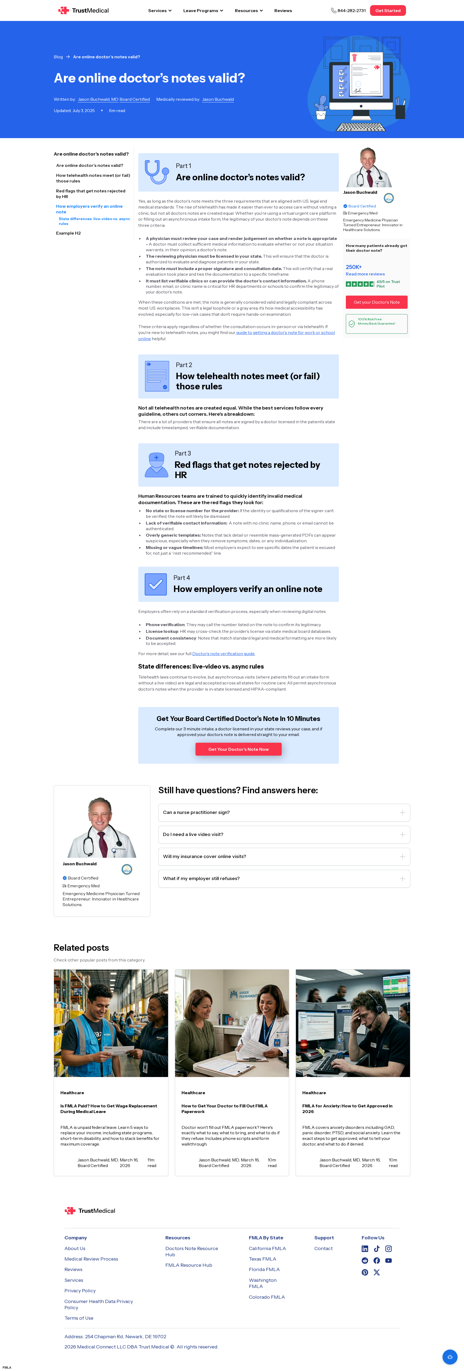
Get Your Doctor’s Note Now (238, 749)
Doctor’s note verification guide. (223, 653)
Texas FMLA (262, 1259)
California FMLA (267, 1248)
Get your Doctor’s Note (377, 302)
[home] (83, 10)
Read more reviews (365, 274)
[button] (160, 10)
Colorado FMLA (267, 1297)
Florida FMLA (264, 1269)
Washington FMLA (263, 1283)
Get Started (388, 10)
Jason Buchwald (360, 192)
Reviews (283, 10)
